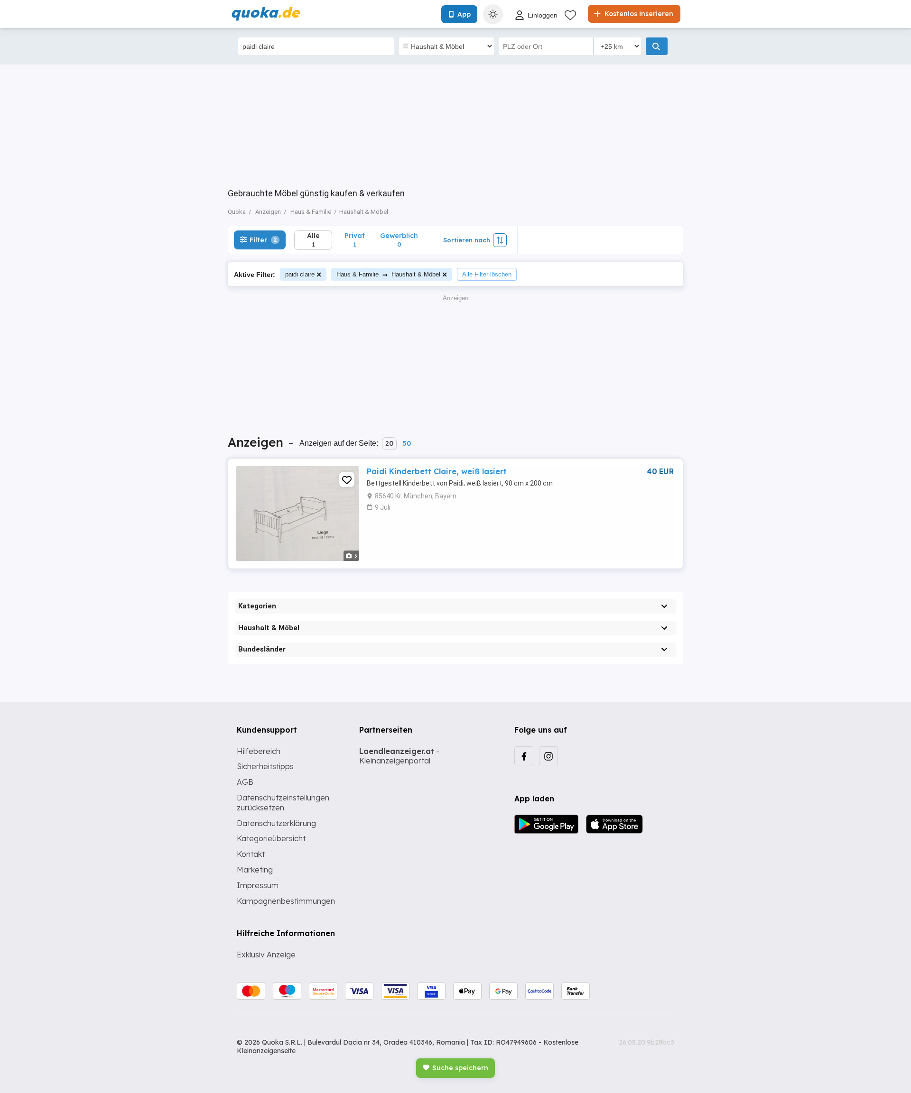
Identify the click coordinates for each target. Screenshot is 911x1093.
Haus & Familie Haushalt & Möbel (388, 274)
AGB (245, 782)
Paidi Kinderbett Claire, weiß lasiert (437, 471)
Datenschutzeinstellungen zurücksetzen (283, 802)
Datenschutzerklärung (276, 823)
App (464, 14)
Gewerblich (399, 239)
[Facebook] (524, 756)
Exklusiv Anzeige (266, 954)
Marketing (255, 869)
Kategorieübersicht (271, 838)
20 (389, 443)
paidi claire (300, 274)
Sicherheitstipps (265, 766)
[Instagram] (548, 756)
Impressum (258, 885)
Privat (354, 239)
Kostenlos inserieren (638, 13)
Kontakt (251, 854)
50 (406, 443)
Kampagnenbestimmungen (286, 901)
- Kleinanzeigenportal (399, 756)
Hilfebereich (258, 751)
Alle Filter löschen (486, 274)
